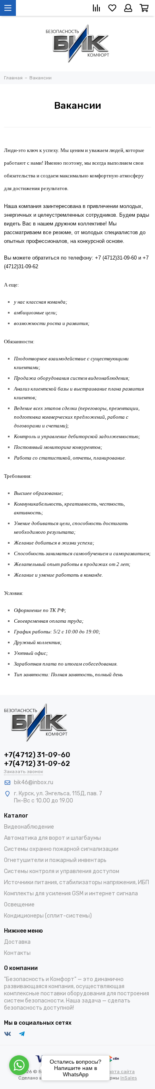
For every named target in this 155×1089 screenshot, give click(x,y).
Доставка (17, 942)
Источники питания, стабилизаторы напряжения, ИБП (76, 882)
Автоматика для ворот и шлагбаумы (52, 838)
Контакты (17, 953)
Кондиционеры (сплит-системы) (48, 915)
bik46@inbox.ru (33, 782)
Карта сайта (120, 1071)
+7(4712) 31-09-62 (37, 763)
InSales (128, 1078)
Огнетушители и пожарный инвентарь (55, 860)
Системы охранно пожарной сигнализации (61, 849)
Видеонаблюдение (29, 826)
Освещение (19, 904)
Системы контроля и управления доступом (61, 871)
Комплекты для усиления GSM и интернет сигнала (71, 893)
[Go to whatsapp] (19, 1065)
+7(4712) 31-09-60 (37, 754)
